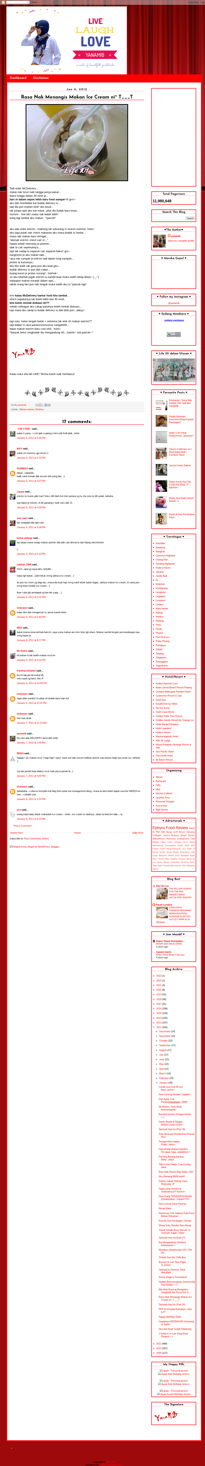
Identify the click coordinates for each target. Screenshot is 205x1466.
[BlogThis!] (40, 405)
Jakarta (160, 571)
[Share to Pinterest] (49, 405)
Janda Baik (161, 575)
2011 (159, 1343)
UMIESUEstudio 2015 (111, 1464)
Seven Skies (164, 859)
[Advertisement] (174, 137)
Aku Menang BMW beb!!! (172, 1176)
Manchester (162, 608)
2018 (159, 999)
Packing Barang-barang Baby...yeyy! (171, 1158)
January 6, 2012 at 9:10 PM (31, 660)
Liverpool (160, 600)
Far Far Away (163, 708)
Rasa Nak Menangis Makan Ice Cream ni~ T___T (175, 1298)
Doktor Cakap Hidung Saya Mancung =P (173, 1182)
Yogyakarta (162, 665)
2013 (159, 1022)
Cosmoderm (170, 845)
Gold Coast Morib (165, 712)
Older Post (137, 832)
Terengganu (162, 661)
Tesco (192, 862)
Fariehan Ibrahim (26, 670)
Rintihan (39, 409)
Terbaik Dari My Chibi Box (172, 1257)
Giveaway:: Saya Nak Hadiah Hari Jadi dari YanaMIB (180, 403)
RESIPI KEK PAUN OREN (169, 944)
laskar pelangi (24, 538)
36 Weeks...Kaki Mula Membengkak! (170, 1108)
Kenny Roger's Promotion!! (173, 1277)
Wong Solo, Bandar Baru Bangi (175, 1225)
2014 (159, 1018)
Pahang (160, 620)
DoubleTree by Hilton (166, 703)
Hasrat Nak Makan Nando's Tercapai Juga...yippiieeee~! (174, 1150)
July (161, 1054)
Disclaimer (41, 78)
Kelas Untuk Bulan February (170, 954)
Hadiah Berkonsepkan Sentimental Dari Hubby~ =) (177, 1283)
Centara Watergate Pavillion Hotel (173, 691)
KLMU (162, 852)
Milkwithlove (159, 838)
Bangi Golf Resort (175, 832)
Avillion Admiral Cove (167, 683)
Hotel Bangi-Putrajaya (167, 724)
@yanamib (174, 303)
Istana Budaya (171, 835)
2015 (159, 1013)
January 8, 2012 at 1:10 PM (31, 799)
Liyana (20, 491)
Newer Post (16, 832)
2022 (159, 980)
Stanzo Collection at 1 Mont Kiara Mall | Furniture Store (180, 452)
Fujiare (156, 849)
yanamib (21, 733)
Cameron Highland (165, 555)
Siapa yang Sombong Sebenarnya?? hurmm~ (172, 1190)
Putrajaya (161, 645)
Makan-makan (27, 409)
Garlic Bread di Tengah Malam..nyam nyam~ (171, 1123)
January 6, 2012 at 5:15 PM (31, 597)
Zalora (155, 869)
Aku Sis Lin (162, 885)
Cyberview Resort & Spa (169, 695)
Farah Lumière (164, 904)
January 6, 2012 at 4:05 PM (31, 437)
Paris (158, 624)
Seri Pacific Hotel (165, 751)
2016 (159, 1008)
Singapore (161, 657)
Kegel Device (188, 835)
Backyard (161, 781)
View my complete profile (181, 240)
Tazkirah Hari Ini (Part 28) (172, 1129)
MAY (19, 448)
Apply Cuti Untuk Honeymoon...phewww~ (181, 434)
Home (77, 832)
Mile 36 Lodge (163, 740)
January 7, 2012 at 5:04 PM (31, 775)
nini (19, 809)
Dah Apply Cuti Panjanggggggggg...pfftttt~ (173, 1100)
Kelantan (160, 584)
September (165, 1045)
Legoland (160, 596)
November (165, 1036)
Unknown (22, 607)
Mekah (159, 612)
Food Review (177, 827)
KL (157, 580)
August (163, 1050)
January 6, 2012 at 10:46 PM (32, 683)
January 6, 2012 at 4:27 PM (31, 480)
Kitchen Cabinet (164, 793)
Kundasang (162, 588)
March (163, 1073)
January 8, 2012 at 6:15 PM (31, 819)
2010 (159, 1348)
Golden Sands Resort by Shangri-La (174, 720)
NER (19, 627)
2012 (159, 1027)
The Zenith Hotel (164, 755)
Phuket (159, 633)
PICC (155, 859)
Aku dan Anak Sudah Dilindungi (175, 1329)
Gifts (158, 785)
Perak (159, 629)
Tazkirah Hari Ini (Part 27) (172, 1237)
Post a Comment (22, 825)
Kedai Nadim (173, 852)
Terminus (185, 862)
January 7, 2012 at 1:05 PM (31, 742)
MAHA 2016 (173, 855)
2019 (159, 994)
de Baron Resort (164, 759)
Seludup (191, 832)
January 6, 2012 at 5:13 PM (31, 553)
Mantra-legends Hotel (167, 736)
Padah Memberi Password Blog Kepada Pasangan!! (181, 419)
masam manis (163, 952)
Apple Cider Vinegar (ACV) (174, 842)
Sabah (159, 649)
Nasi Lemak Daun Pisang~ (173, 1203)
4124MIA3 (22, 468)
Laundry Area (163, 797)
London (159, 604)
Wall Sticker (162, 809)
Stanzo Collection (171, 862)
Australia (160, 543)
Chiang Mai (162, 559)
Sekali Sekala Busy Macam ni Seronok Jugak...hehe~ (174, 1231)
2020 (159, 989)
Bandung (160, 547)
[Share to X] (43, 405)
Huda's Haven (163, 567)
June (162, 1059)
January (163, 1082)
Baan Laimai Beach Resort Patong (174, 687)
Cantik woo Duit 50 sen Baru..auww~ (171, 1088)
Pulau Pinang (162, 641)
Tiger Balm (157, 866)
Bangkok (160, 551)
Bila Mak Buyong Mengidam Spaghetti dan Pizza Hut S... (174, 1291)
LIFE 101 (110, 1462)
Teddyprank (183, 838)
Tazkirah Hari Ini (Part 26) (172, 1304)
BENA (20, 753)
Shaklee (174, 859)
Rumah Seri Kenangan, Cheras (175, 1220)
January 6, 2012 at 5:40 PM (31, 617)
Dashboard (18, 78)
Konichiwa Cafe (187, 852)
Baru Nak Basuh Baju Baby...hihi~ (176, 1171)
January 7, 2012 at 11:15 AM (32, 722)
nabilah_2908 (24, 564)
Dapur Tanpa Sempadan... (170, 941)
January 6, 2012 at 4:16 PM (31, 457)
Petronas (171, 838)
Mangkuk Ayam (188, 855)
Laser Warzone (160, 855)
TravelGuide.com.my (172, 866)
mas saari (22, 518)
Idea (158, 789)
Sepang (160, 653)
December (165, 1031)
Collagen (157, 835)
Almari (159, 777)
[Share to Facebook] (46, 405)
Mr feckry (22, 650)
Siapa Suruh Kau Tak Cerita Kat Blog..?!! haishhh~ (180, 484)
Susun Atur (161, 805)
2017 (159, 1003)
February (164, 1078)
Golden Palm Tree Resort (169, 716)
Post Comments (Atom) (36, 838)
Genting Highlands (165, 563)
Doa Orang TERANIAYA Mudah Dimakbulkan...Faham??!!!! (175, 1197)
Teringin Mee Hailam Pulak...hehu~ (169, 1143)
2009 (159, 1353)
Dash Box (161, 699)
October (163, 1040)
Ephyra (159, 827)
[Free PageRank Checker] (174, 336)
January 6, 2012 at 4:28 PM (31, 507)
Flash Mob (190, 845)
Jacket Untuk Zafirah (180, 465)
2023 (159, 975)
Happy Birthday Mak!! (170, 1316)
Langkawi (161, 592)
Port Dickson (162, 637)
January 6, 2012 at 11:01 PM (32, 703)
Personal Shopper (165, 801)
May (161, 1064)
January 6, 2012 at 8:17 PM (31, 640)
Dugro (180, 845)
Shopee (181, 859)
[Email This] (37, 405)
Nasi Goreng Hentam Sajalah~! (175, 1094)
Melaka (159, 616)
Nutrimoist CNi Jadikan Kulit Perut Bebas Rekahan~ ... (176, 1214)
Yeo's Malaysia (188, 866)
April (161, 1068)
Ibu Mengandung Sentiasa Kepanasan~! (172, 1243)
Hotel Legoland (163, 728)
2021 (159, 985)
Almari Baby (165, 1208)
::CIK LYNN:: (24, 428)
